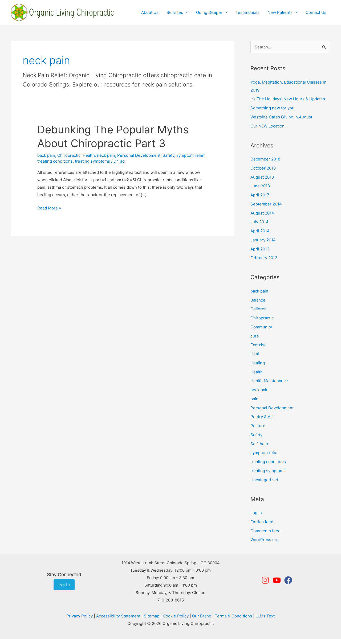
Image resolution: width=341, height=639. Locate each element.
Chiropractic (68, 155)
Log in (256, 512)
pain (254, 398)
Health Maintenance (269, 380)
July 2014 (259, 221)
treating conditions (55, 161)
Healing (257, 362)
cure (254, 336)
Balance (257, 300)
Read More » (49, 207)
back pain (46, 155)
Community (261, 326)
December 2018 (265, 159)
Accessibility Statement (118, 616)
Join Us (64, 584)
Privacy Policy (79, 616)
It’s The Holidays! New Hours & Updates (287, 98)
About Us (150, 12)
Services (175, 12)
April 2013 (260, 249)
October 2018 (263, 168)
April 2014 (260, 230)
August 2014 (262, 213)
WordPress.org (264, 539)
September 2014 (266, 204)
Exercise (258, 344)
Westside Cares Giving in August (281, 116)
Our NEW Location (267, 126)
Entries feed (261, 521)
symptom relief (190, 155)
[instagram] (266, 580)
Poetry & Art (262, 416)
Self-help (259, 443)
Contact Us (316, 12)
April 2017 (259, 194)
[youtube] (278, 580)
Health (89, 155)
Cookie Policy (176, 616)
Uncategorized (264, 479)
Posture (257, 425)
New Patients (280, 12)
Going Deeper (209, 12)
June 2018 (260, 185)
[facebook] (288, 580)
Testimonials (247, 12)
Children (258, 308)
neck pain (106, 155)
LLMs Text (265, 616)
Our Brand (201, 616)
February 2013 (264, 257)
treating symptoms (92, 161)
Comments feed (265, 530)
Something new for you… (274, 107)
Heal (254, 353)
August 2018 (262, 177)
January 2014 (263, 239)
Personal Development (138, 155)
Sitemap (151, 616)
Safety (168, 155)
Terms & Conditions (233, 616)
